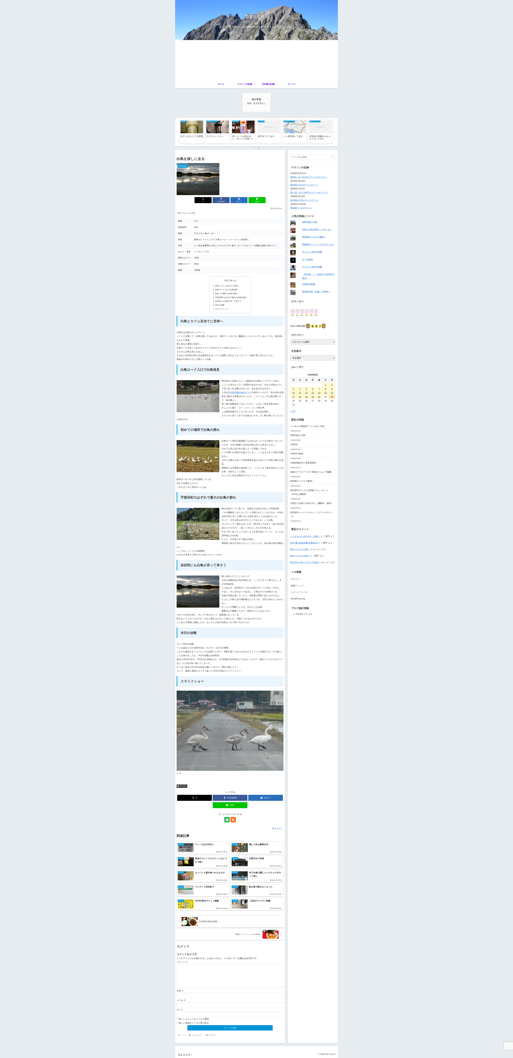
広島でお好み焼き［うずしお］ (317, 229)
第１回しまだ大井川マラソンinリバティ (309, 192)
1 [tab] (254, 148)
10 (293, 393)
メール (181, 1000)
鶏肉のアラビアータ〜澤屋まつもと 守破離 (310, 472)
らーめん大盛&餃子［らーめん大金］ (308, 426)
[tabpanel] (192, 132)
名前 (180, 991)
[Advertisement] (256, 60)
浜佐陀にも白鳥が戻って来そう (228, 301)
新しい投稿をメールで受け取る (194, 1023)
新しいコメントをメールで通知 (194, 1019)
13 (313, 393)
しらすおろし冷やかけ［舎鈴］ (305, 536)
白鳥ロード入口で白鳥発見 (226, 290)
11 (300, 393)
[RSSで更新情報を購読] (233, 819)
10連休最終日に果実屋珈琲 (303, 463)
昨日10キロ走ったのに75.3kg (304, 562)
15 (325, 393)
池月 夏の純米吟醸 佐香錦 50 (304, 543)
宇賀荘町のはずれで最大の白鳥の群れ (231, 297)
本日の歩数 (219, 305)
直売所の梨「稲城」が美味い (316, 291)
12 (306, 393)
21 (319, 397)
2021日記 (183, 786)
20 (313, 397)
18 (300, 397)
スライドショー (221, 309)
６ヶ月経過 (307, 259)
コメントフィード (299, 592)
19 (306, 397)
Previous (177, 132)
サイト (180, 1010)
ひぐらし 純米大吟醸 (312, 252)
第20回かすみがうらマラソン (304, 185)
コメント (182, 962)
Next (336, 132)
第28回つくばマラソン (301, 208)
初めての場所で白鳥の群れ (226, 293)
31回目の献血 (308, 284)
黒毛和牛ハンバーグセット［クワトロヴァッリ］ (311, 514)
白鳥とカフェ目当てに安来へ (227, 286)
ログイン (295, 579)
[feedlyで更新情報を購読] (227, 819)
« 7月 (292, 411)
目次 (226, 280)
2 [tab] (258, 148)
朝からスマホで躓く (300, 549)
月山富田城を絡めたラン (239, 392)
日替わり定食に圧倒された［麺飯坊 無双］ (311, 503)
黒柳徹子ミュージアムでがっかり (318, 244)
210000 (294, 444)
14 (319, 393)
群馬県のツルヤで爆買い (314, 237)
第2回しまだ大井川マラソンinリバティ (308, 177)
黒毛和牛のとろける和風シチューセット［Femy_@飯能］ (309, 492)
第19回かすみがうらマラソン (304, 200)
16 (332, 393)
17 (293, 397)
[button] (281, 730)
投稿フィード (297, 585)
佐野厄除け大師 (309, 222)
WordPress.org (298, 599)
